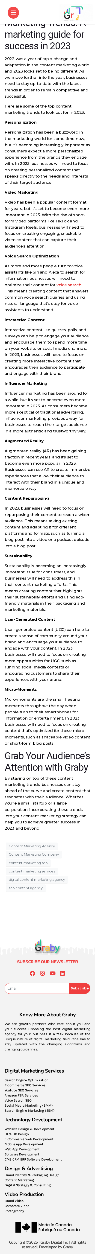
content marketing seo (28, 863)
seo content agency (26, 888)
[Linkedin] (62, 973)
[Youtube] (52, 973)
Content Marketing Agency (32, 846)
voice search (68, 285)
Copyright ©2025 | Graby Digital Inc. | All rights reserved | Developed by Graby (47, 1245)
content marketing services (32, 871)
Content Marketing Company (34, 854)
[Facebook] (32, 973)
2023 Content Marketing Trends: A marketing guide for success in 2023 (45, 29)
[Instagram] (42, 973)
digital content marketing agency (37, 880)
